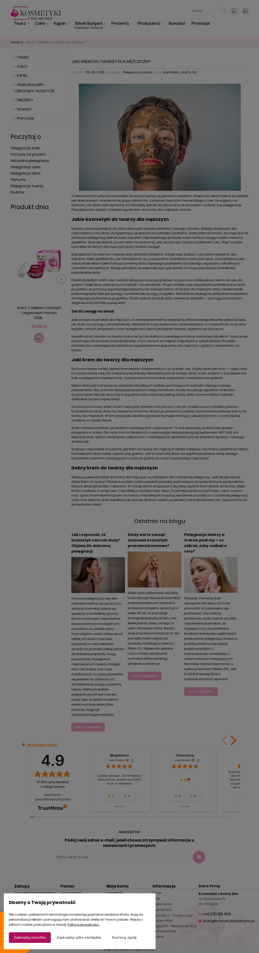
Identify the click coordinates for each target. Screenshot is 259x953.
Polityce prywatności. (84, 924)
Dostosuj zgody (124, 937)
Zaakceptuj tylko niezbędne (79, 937)
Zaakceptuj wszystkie (30, 937)
